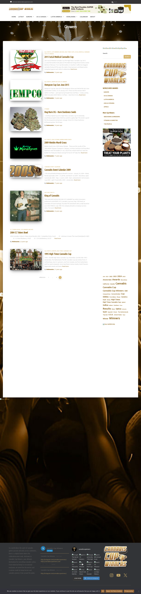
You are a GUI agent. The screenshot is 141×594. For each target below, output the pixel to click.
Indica (105, 305)
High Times (115, 299)
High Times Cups (69, 52)
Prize (121, 305)
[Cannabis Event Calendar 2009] (26, 171)
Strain (115, 312)
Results (107, 308)
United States (118, 314)
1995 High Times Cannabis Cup (58, 254)
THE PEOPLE (108, 124)
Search (105, 53)
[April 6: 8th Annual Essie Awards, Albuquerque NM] (97, 557)
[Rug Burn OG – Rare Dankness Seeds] (26, 119)
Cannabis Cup (109, 287)
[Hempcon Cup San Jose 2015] (26, 90)
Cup (123, 294)
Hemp (108, 299)
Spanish (110, 312)
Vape (124, 314)
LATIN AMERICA (109, 99)
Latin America (56, 16)
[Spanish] (125, 48)
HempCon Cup (56, 81)
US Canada (50, 53)
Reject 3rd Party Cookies (114, 591)
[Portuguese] (122, 48)
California (106, 284)
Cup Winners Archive (58, 52)
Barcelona (124, 280)
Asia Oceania (55, 139)
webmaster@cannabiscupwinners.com (22, 1)
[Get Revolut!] (70, 470)
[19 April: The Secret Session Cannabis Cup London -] (75, 557)
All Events (48, 52)
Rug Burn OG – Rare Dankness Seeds (60, 112)
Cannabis (120, 283)
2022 (110, 276)
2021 (107, 276)
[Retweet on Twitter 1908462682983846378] (45, 564)
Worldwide (70, 16)
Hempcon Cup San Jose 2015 (57, 84)
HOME (14, 16)
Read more (74, 69)
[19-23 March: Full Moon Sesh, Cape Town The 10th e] (82, 572)
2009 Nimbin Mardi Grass (56, 142)
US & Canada (41, 16)
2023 (115, 276)
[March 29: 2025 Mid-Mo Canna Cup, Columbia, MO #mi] (75, 572)
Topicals (105, 314)
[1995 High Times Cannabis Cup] (26, 259)
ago (58, 72)
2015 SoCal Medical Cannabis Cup (59, 57)
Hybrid (123, 302)
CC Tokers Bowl (15, 229)
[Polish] (119, 48)
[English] (107, 48)
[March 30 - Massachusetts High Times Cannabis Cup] (75, 564)
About (92, 16)
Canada (112, 284)
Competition (106, 294)
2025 (123, 276)
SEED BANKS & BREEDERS (112, 116)
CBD (126, 291)
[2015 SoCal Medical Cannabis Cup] (26, 60)
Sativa (118, 309)
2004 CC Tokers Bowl (19, 232)
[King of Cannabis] (26, 206)
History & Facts (49, 192)
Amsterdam (107, 280)
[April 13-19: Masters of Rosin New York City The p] (82, 557)
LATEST (21, 16)
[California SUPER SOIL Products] (96, 9)
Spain (105, 312)
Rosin (113, 309)
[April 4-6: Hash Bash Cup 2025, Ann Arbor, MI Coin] (90, 564)
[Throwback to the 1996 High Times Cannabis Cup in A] (90, 557)
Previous (42, 277)
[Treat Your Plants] (117, 143)
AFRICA (106, 107)
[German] (113, 48)
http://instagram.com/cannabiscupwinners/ (53, 559)
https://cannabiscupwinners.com (50, 561)
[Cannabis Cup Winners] (21, 9)
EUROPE (106, 92)
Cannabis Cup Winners (113, 290)
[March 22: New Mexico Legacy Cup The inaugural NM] (97, 572)
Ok (103, 591)
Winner (105, 319)
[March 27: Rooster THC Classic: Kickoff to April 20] (90, 572)
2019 (104, 276)
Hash (104, 299)
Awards (116, 279)
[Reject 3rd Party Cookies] (139, 591)
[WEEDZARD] (117, 200)
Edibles (106, 297)
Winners (114, 318)
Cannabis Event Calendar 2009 (58, 169)
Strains (47, 109)
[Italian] (116, 48)
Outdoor (116, 305)
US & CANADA (108, 95)
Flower (118, 297)
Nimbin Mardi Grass (66, 139)
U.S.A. (110, 314)
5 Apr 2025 (59, 556)
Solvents (124, 309)
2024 (119, 276)
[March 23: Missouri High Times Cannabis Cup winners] (97, 564)
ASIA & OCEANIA (109, 103)
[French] (110, 48)
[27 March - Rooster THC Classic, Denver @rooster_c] (82, 564)
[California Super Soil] (117, 351)
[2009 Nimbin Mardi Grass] (26, 148)
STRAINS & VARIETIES (111, 120)
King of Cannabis (52, 195)
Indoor (111, 305)
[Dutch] (104, 48)
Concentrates (115, 294)
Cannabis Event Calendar (52, 166)
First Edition (112, 297)
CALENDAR (84, 16)
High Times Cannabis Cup (64, 251)
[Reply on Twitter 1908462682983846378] (41, 564)
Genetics (124, 297)
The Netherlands (123, 312)
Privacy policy (129, 591)
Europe (29, 16)
